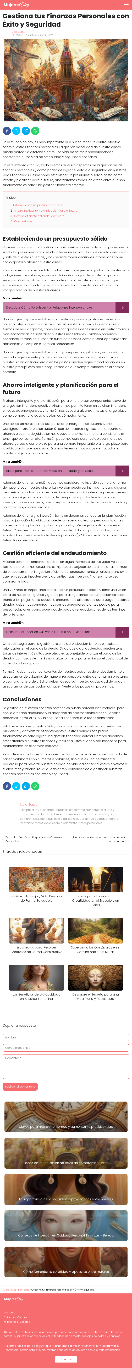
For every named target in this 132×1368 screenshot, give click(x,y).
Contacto (9, 1312)
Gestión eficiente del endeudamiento (39, 216)
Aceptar (66, 1359)
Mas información (109, 1350)
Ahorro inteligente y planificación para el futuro (45, 211)
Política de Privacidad (16, 1322)
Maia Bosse (18, 32)
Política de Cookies (15, 1317)
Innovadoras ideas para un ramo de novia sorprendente (99, 839)
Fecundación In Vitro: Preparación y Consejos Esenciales (34, 839)
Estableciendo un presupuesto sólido (38, 205)
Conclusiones (23, 221)
